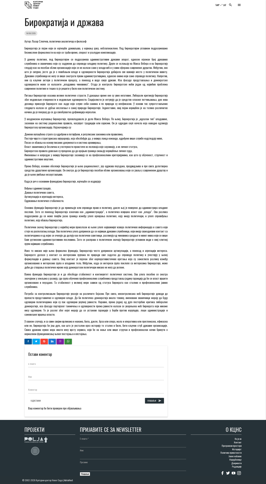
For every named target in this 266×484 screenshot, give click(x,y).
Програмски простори (232, 445)
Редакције (237, 466)
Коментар (32, 389)
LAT (224, 5)
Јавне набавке (235, 456)
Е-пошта (84, 438)
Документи (236, 463)
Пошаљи (154, 400)
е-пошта (32, 363)
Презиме (84, 462)
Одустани (36, 400)
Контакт (238, 442)
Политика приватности (231, 452)
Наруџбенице (235, 459)
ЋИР (217, 5)
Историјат (237, 449)
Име (30, 376)
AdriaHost (68, 480)
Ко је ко (238, 438)
